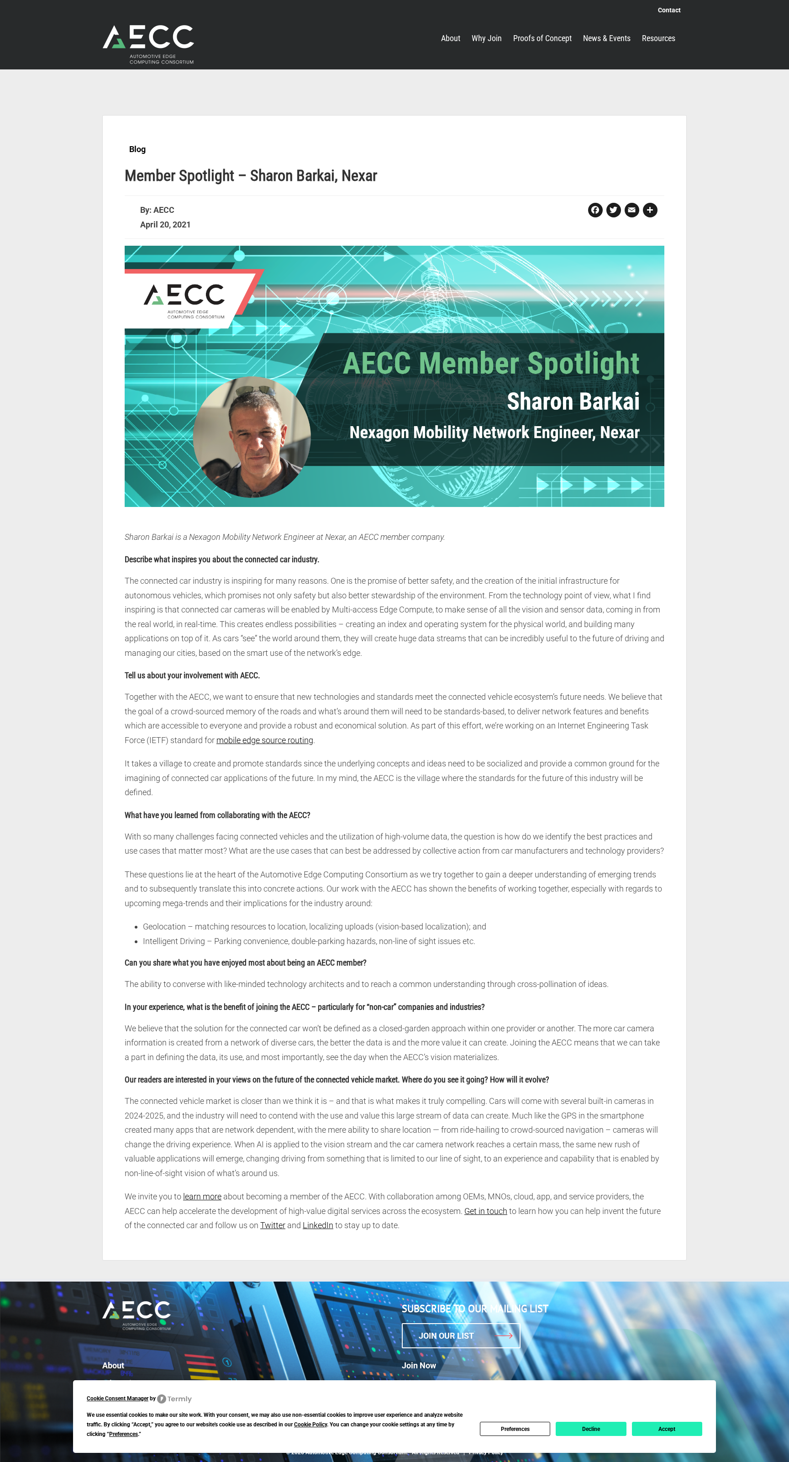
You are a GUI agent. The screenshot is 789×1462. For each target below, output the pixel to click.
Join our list (446, 1336)
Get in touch (485, 1211)
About (113, 1365)
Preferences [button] (123, 1434)
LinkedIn (318, 1225)
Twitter (272, 1225)
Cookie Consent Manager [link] (117, 1398)
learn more (202, 1196)
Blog (137, 149)
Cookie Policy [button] (310, 1424)
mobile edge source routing (264, 740)
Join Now (419, 1365)
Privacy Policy (486, 1452)
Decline (591, 1429)
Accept (666, 1429)
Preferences (515, 1429)
